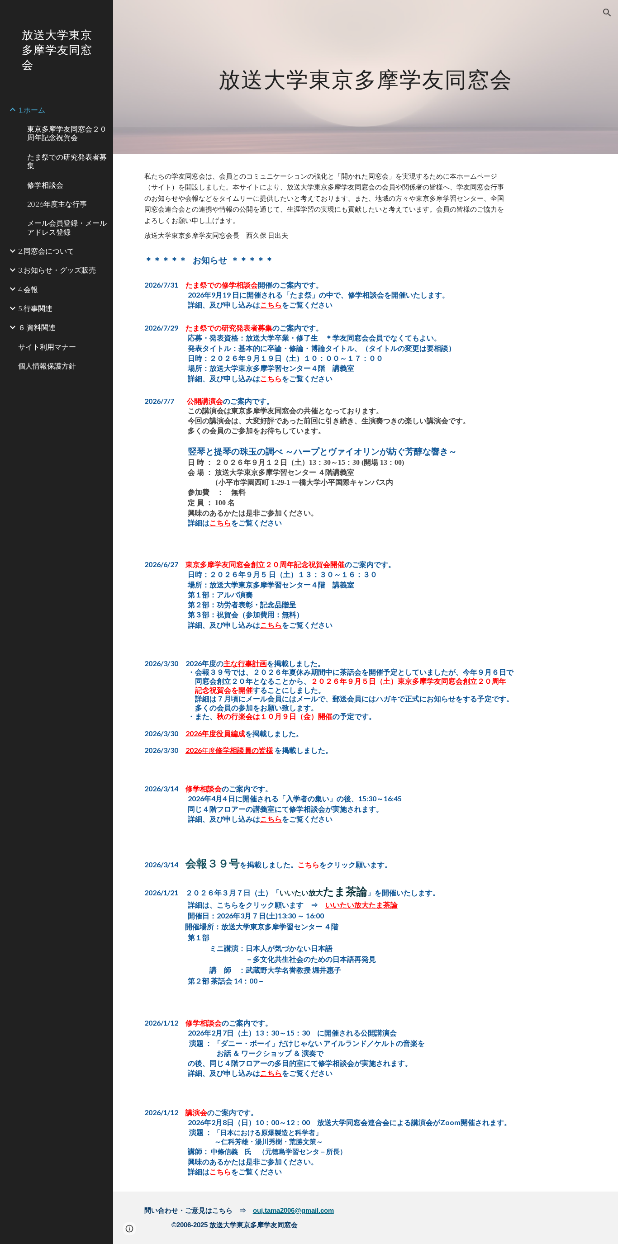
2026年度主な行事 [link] (57, 203)
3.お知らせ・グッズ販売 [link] (57, 269)
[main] (366, 77)
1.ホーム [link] (31, 109)
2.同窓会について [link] (46, 250)
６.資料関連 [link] (37, 327)
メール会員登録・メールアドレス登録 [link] (67, 227)
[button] (607, 13)
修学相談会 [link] (45, 184)
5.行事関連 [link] (35, 308)
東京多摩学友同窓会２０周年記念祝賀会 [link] (67, 133)
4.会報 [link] (28, 289)
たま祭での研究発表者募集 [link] (67, 161)
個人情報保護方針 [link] (47, 365)
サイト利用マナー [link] (47, 346)
